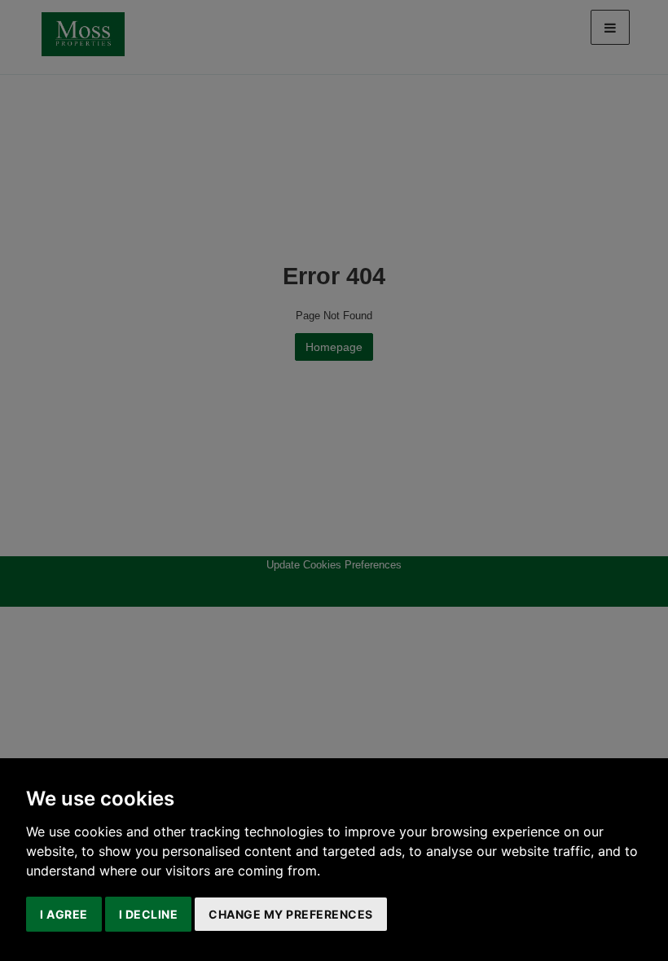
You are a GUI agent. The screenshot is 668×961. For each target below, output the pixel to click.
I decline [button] (148, 914)
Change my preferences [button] (291, 914)
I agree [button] (64, 914)
